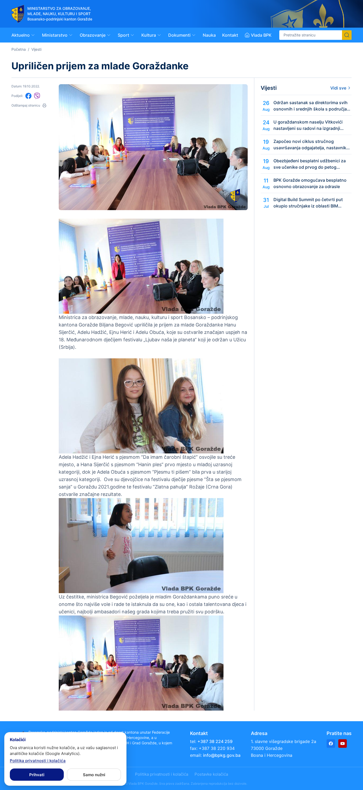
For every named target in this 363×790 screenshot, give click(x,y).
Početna (18, 49)
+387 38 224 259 (215, 741)
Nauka (209, 35)
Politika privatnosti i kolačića (161, 774)
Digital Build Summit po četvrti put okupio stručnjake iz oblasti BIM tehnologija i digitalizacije (308, 203)
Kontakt (230, 35)
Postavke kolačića (211, 774)
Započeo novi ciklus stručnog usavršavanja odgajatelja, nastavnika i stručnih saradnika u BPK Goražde (312, 145)
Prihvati (36, 774)
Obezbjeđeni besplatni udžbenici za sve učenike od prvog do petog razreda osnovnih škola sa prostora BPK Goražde (309, 164)
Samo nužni (94, 774)
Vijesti (36, 49)
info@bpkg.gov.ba (221, 755)
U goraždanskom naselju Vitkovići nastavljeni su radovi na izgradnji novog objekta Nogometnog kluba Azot (308, 125)
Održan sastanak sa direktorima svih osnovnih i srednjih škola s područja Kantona (310, 106)
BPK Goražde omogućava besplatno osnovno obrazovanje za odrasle (310, 183)
